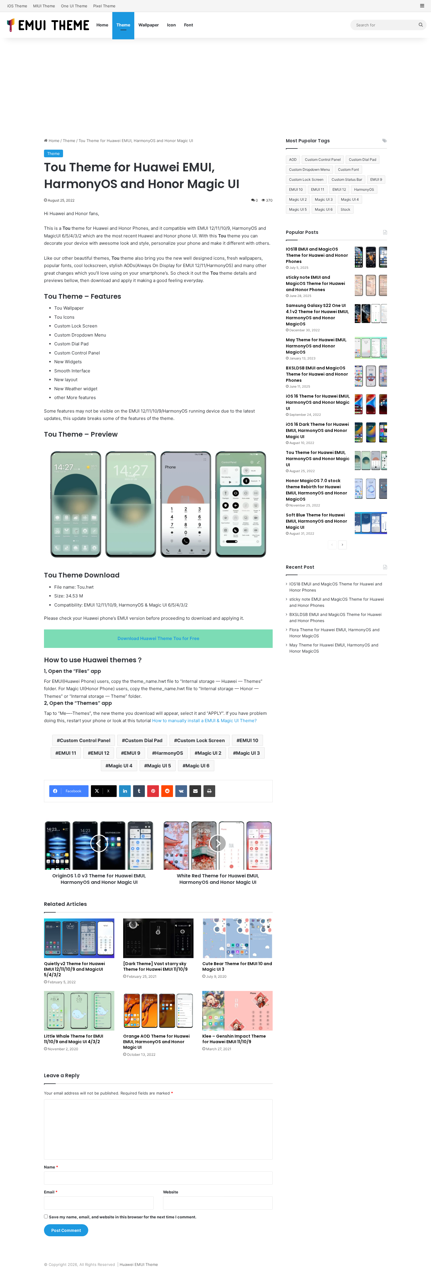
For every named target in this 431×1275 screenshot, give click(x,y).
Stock (345, 209)
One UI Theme (74, 6)
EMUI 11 (67, 753)
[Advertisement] (215, 88)
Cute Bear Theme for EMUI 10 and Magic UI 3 (237, 966)
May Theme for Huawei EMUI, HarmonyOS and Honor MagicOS (316, 346)
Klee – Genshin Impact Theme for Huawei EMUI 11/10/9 (234, 1039)
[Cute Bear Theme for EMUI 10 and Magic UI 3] (237, 938)
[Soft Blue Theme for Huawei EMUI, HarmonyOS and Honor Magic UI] (371, 523)
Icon (171, 24)
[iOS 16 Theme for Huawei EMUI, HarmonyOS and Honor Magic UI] (371, 404)
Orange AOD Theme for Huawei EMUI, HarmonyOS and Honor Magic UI (156, 1041)
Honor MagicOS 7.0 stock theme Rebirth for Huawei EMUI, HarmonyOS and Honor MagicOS (316, 490)
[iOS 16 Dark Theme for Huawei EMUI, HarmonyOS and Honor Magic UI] (371, 432)
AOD (293, 159)
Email (50, 1192)
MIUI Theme (44, 6)
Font (188, 24)
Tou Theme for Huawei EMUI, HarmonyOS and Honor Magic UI (317, 459)
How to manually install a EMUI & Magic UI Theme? (204, 720)
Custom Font (348, 169)
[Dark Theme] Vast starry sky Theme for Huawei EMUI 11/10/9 (155, 966)
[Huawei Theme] (48, 25)
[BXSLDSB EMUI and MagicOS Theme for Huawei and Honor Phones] (371, 376)
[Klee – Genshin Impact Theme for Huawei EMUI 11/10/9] (237, 1011)
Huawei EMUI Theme (139, 1264)
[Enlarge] (261, 450)
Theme (123, 24)
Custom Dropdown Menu (309, 169)
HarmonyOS (169, 753)
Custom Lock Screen (201, 740)
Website (170, 1192)
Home (102, 24)
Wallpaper (148, 24)
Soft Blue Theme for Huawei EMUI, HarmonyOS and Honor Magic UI (316, 521)
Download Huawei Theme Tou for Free (158, 638)
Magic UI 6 (198, 766)
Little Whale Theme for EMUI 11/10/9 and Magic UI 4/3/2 (73, 1039)
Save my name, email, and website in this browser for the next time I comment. (122, 1217)
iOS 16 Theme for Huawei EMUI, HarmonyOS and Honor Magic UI (318, 402)
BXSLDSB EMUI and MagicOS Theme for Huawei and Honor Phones (317, 374)
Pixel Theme (104, 6)
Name (51, 1167)
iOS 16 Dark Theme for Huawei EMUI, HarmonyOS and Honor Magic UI (317, 430)
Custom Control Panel (85, 740)
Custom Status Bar (347, 179)
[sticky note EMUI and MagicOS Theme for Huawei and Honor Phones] (371, 285)
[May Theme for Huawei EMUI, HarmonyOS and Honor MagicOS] (371, 348)
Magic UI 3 (248, 753)
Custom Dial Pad (143, 740)
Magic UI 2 (209, 753)
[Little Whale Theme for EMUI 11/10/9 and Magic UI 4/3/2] (79, 1011)
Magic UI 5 (159, 766)
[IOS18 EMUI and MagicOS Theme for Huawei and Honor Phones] (371, 257)
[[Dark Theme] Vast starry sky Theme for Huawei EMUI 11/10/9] (158, 938)
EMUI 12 (100, 753)
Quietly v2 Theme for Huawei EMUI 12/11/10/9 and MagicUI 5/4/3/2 (74, 969)
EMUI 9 (132, 753)
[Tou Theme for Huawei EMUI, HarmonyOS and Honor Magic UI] (371, 461)
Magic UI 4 (120, 766)
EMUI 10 (249, 740)
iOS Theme (17, 6)
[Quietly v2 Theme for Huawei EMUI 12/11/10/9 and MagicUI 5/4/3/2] (79, 938)
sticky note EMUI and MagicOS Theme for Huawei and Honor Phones (315, 283)
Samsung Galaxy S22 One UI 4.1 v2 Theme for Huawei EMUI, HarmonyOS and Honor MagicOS (317, 315)
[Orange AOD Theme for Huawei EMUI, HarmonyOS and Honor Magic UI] (158, 1011)
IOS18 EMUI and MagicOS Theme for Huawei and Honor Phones (317, 255)
